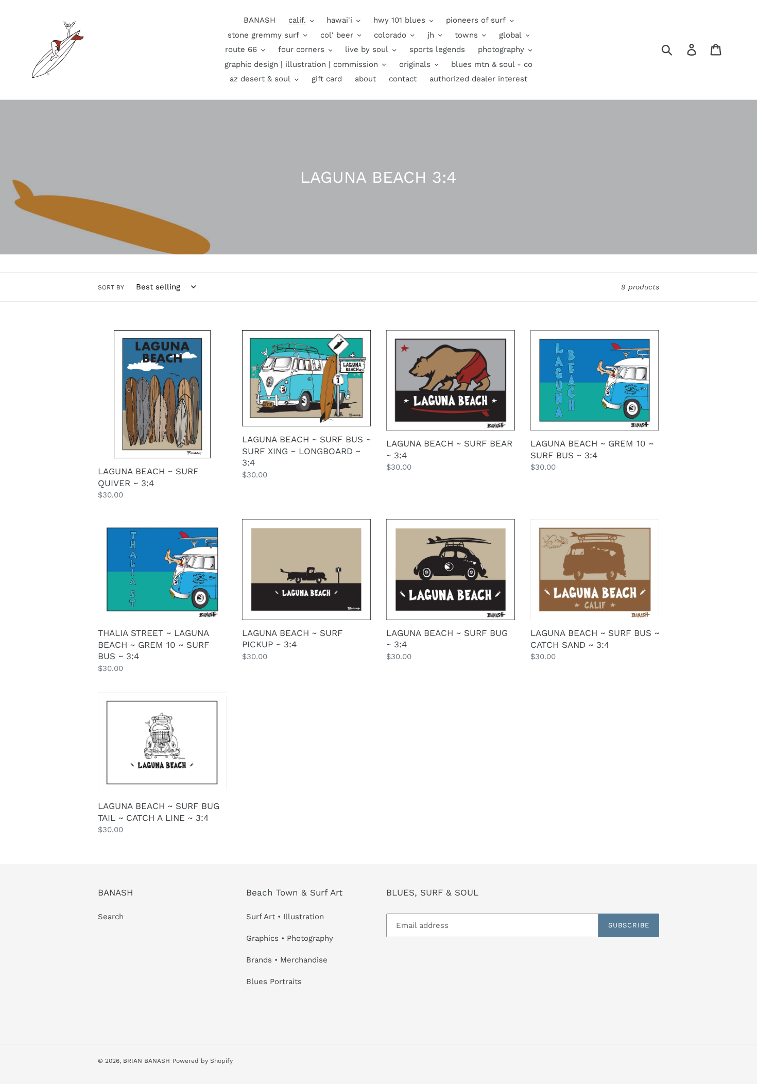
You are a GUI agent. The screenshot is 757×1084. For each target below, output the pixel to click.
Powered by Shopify (203, 1060)
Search (111, 916)
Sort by (111, 287)
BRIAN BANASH (146, 1060)
